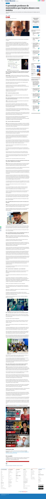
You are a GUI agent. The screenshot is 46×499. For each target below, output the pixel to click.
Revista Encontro (41, 474)
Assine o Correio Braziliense (3, 488)
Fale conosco (9, 480)
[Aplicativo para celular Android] (40, 489)
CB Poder (39, 472)
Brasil (1, 473)
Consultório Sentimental (18, 471)
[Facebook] (0, 228)
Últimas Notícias (9, 475)
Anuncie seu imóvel (25, 471)
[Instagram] (23, 492)
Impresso (2, 482)
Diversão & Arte (2, 476)
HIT (16, 479)
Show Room (24, 476)
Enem (8, 474)
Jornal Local (39, 471)
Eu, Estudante (10, 469)
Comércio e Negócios (25, 488)
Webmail (17, 474)
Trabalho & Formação (10, 472)
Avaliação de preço (32, 474)
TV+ (16, 480)
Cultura (9, 476)
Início (6, 15)
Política (1, 472)
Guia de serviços (25, 475)
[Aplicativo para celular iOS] (40, 486)
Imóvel (24, 469)
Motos (31, 476)
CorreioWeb (18, 469)
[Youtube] (25, 492)
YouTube (18, 405)
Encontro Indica (39, 478)
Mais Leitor (17, 481)
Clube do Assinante (3, 487)
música (18, 465)
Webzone (17, 473)
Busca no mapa (24, 472)
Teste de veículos (32, 473)
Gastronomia (17, 472)
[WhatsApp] (19, 492)
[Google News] (26, 492)
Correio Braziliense (4, 469)
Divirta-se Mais (18, 475)
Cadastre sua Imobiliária (25, 480)
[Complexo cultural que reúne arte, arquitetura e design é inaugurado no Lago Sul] (38, 67)
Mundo (17, 0)
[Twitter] (0, 229)
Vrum (32, 469)
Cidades (1, 471)
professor (21, 465)
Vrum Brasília (39, 473)
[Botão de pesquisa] (4, 0)
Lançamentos (24, 473)
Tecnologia (2, 480)
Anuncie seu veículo (33, 471)
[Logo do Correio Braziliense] (10, 1)
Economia (2, 474)
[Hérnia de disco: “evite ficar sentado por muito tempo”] (38, 74)
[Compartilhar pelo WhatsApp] (38, 41)
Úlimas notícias (24, 474)
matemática (15, 465)
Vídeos (31, 475)
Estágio (9, 473)
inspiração (11, 465)
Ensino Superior (9, 471)
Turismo (1, 481)
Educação (7, 465)
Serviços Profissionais (25, 487)
